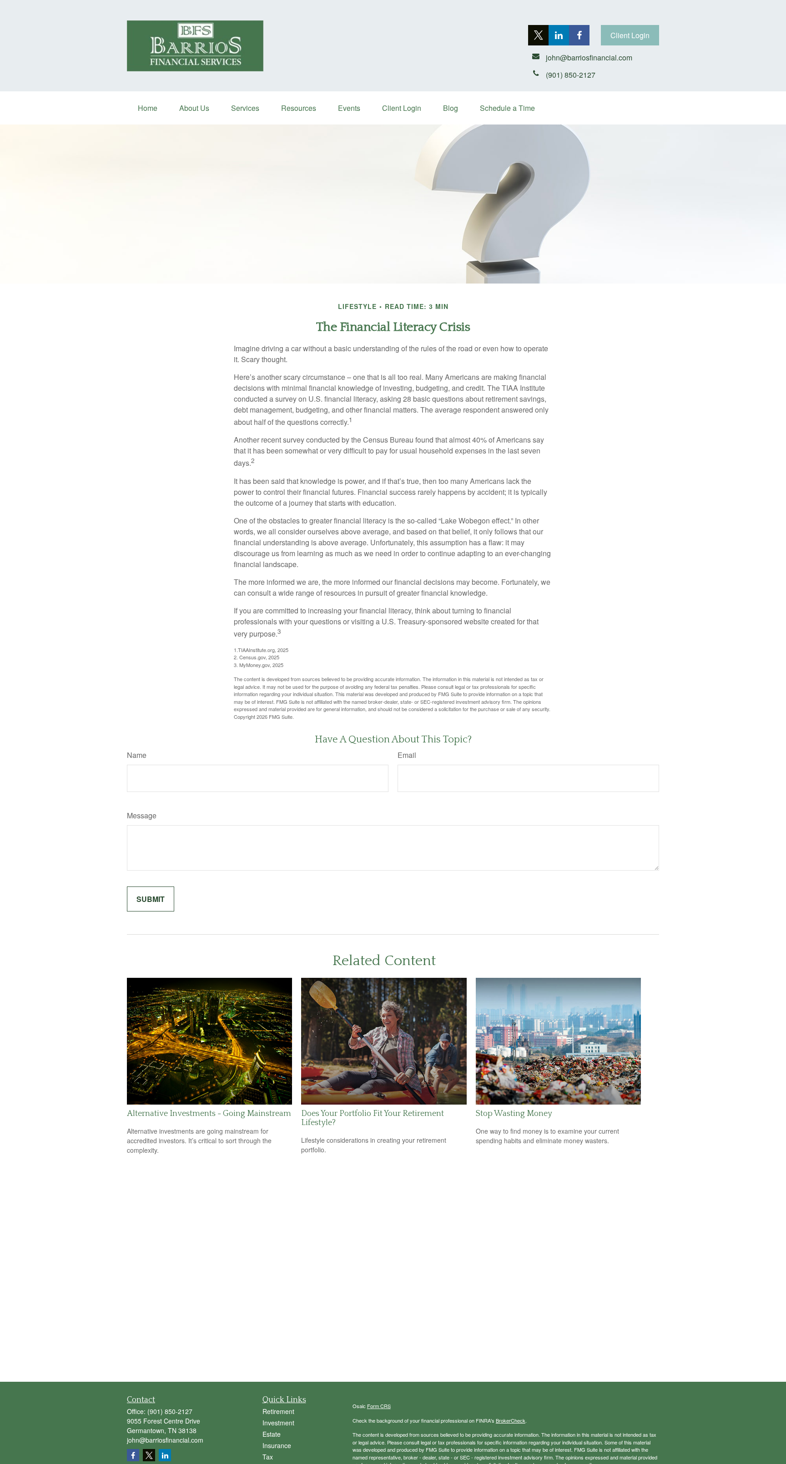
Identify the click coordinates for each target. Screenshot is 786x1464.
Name (136, 755)
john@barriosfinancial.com (165, 1439)
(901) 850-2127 (169, 1411)
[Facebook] (579, 35)
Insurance (276, 1445)
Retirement (278, 1411)
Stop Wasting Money (514, 1113)
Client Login (630, 35)
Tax (267, 1456)
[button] (147, 108)
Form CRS (379, 1405)
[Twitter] (538, 35)
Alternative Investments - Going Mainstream (209, 1113)
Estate (271, 1434)
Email (407, 755)
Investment (278, 1422)
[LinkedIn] (559, 35)
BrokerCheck (510, 1420)
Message (141, 815)
